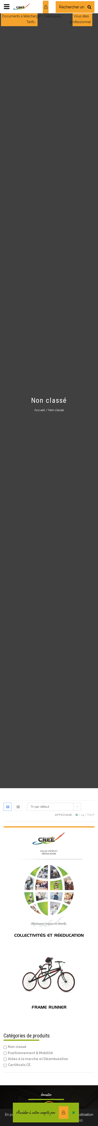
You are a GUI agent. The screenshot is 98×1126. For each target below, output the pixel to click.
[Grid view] (8, 807)
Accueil (39, 410)
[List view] (18, 807)
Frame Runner (49, 1007)
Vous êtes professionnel (80, 19)
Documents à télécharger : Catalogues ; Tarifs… (32, 19)
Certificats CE (19, 1065)
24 (82, 815)
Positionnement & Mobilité (30, 1053)
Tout (90, 815)
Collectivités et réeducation (49, 935)
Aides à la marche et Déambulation (38, 1059)
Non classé (17, 1047)
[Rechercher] (89, 7)
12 (76, 815)
